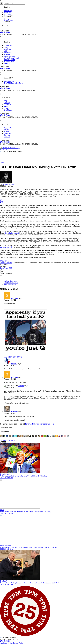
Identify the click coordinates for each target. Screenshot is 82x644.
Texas (2, 268)
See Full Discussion (11, 283)
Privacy (6, 108)
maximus (14, 411)
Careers (7, 135)
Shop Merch (8, 20)
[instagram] (7, 33)
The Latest (8, 11)
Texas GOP (8, 268)
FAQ (5, 101)
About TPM (8, 128)
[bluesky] (1, 33)
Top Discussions (10, 285)
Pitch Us (7, 137)
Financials (7, 133)
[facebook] (3, 33)
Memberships (9, 81)
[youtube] (9, 33)
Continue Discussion (7, 440)
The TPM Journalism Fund (13, 83)
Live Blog (7, 49)
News (6, 47)
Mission (7, 130)
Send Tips (3, 149)
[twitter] (5, 641)
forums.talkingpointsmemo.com (39, 424)
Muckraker (7, 52)
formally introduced (12, 233)
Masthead (7, 131)
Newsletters (8, 12)
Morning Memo (9, 56)
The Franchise (9, 61)
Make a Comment (10, 281)
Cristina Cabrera (8, 184)
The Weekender (9, 60)
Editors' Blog (8, 45)
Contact (7, 103)
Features (7, 63)
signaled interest (6, 247)
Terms (6, 106)
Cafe (5, 51)
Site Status (8, 110)
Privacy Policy (18, 643)
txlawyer (14, 364)
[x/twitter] (5, 33)
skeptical (14, 298)
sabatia (21, 386)
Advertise (7, 104)
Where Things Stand (11, 58)
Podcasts (7, 14)
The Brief (7, 54)
